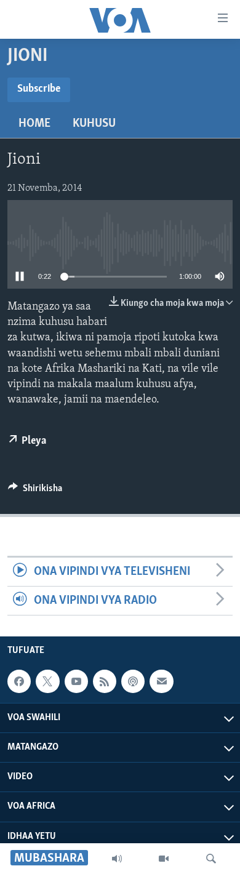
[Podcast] (133, 681)
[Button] (35, 491)
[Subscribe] (161, 681)
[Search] (211, 858)
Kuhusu (94, 124)
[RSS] (104, 681)
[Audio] (116, 858)
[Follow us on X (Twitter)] (47, 681)
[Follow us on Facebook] (19, 681)
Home (34, 124)
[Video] (163, 858)
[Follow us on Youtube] (76, 681)
